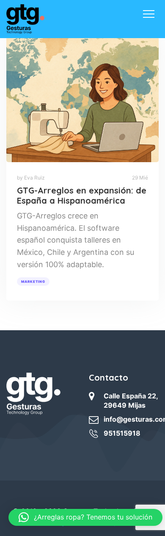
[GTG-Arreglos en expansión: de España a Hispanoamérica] (82, 96)
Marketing (33, 281)
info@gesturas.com (131, 419)
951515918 (122, 433)
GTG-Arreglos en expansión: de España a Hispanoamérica (81, 195)
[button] (85, 517)
